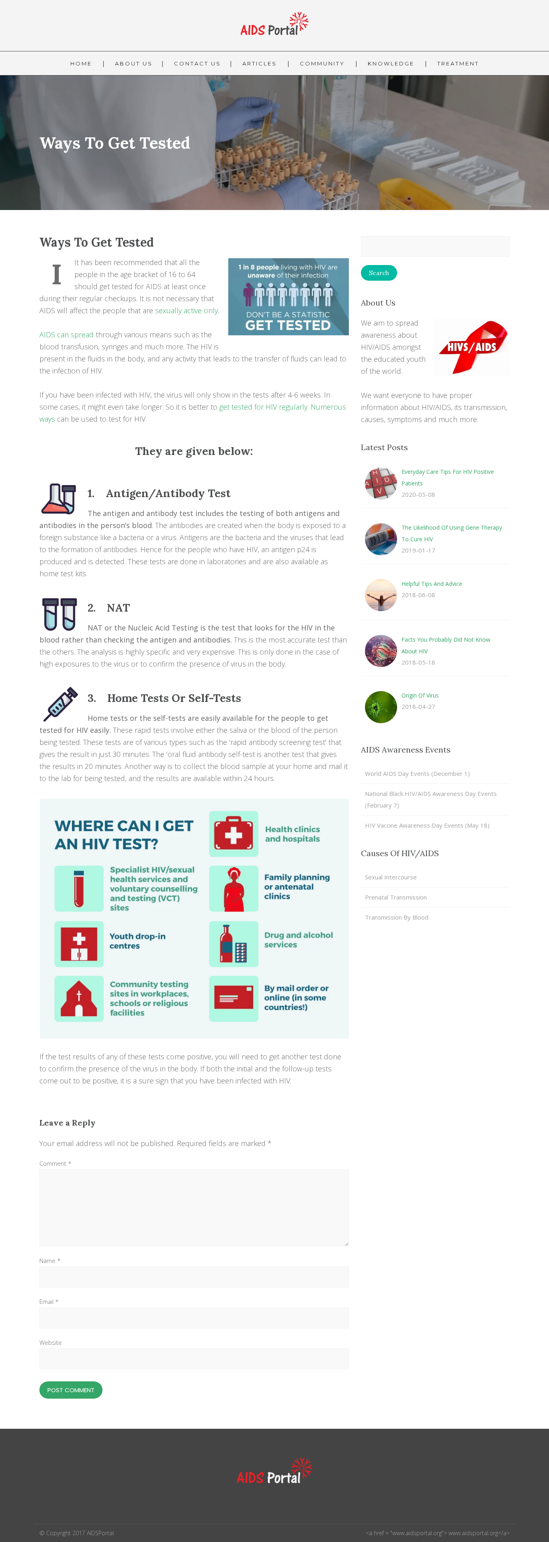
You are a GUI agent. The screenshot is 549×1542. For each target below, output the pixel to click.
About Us (134, 63)
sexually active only (186, 310)
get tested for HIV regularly (263, 407)
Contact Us (197, 63)
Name (50, 1260)
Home (81, 63)
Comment (55, 1163)
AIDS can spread (66, 334)
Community (322, 63)
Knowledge (391, 63)
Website (50, 1342)
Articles (259, 63)
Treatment (458, 63)
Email (49, 1301)
